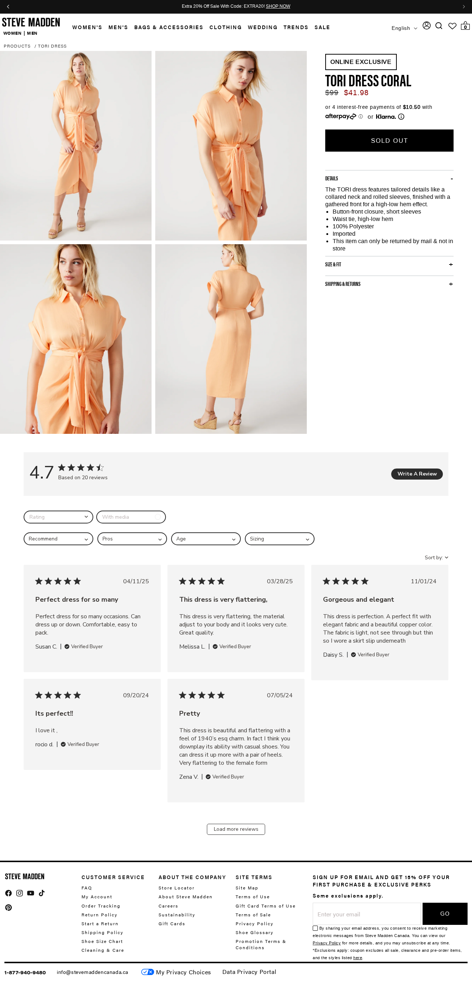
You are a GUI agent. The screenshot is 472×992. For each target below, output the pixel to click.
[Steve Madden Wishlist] (452, 26)
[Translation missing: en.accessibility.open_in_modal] (76, 146)
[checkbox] (131, 517)
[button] (84, 27)
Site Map (247, 888)
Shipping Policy (102, 932)
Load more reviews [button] (236, 829)
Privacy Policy (255, 923)
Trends (296, 27)
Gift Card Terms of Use (266, 905)
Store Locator (177, 888)
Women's (87, 27)
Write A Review (417, 473)
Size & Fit (333, 264)
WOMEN (12, 32)
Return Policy (99, 914)
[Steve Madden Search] (439, 25)
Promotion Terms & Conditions (261, 943)
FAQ (86, 888)
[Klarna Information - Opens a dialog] (386, 116)
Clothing (225, 27)
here (357, 958)
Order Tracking (101, 905)
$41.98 (356, 92)
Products (17, 45)
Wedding (263, 27)
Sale (322, 27)
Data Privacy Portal (249, 971)
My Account (96, 896)
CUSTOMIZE (183, 972)
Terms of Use (253, 896)
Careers (168, 905)
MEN (32, 32)
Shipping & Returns (343, 284)
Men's (118, 27)
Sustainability (177, 914)
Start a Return (100, 923)
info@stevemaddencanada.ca (92, 971)
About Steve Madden (186, 896)
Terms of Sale (253, 914)
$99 (332, 92)
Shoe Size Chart (102, 940)
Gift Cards (172, 923)
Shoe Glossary (255, 932)
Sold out (389, 140)
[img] (439, 25)
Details (331, 178)
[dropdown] (58, 517)
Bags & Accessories (169, 27)
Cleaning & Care (102, 950)
